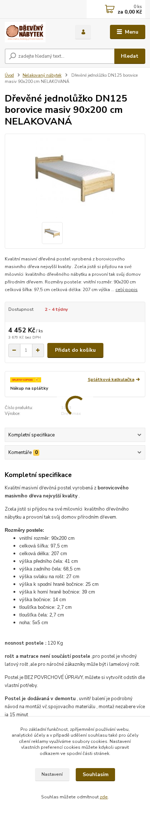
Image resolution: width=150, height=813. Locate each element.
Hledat (129, 56)
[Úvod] (34, 32)
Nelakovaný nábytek (42, 75)
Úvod (9, 75)
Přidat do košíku (75, 350)
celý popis (126, 290)
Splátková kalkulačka (111, 379)
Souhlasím (95, 774)
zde (104, 797)
